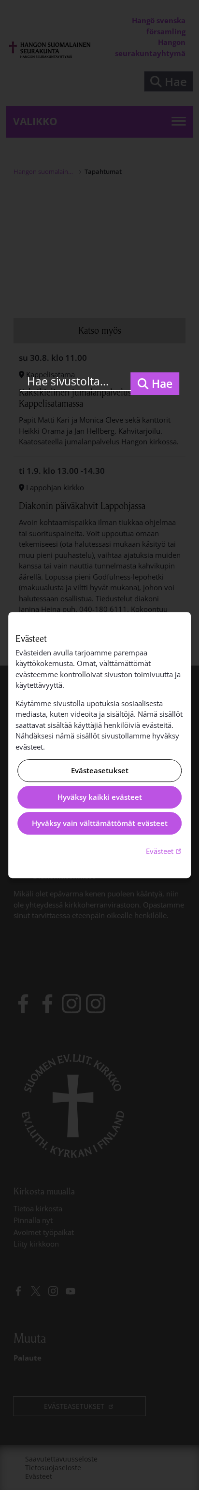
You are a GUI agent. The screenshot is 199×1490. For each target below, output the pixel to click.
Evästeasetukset (99, 771)
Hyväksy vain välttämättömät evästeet (100, 823)
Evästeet (165, 851)
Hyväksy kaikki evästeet (99, 797)
